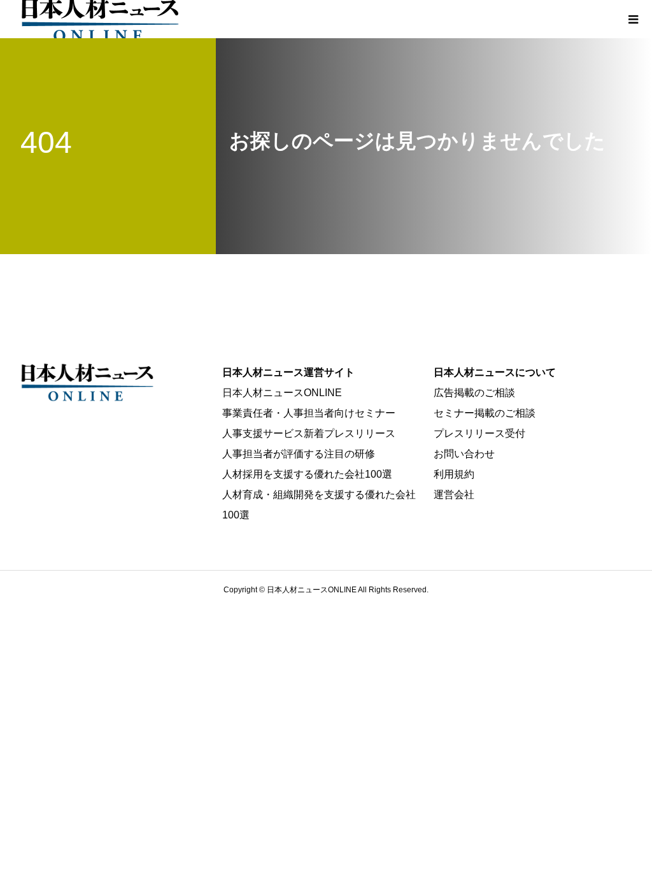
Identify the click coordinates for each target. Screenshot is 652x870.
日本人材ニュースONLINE (282, 392)
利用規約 (454, 474)
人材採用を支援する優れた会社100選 (307, 474)
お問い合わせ (464, 453)
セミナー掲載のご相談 (484, 413)
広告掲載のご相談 (474, 392)
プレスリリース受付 (479, 433)
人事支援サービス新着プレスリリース (308, 433)
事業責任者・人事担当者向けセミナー (308, 413)
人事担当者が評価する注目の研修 (298, 453)
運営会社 (454, 494)
